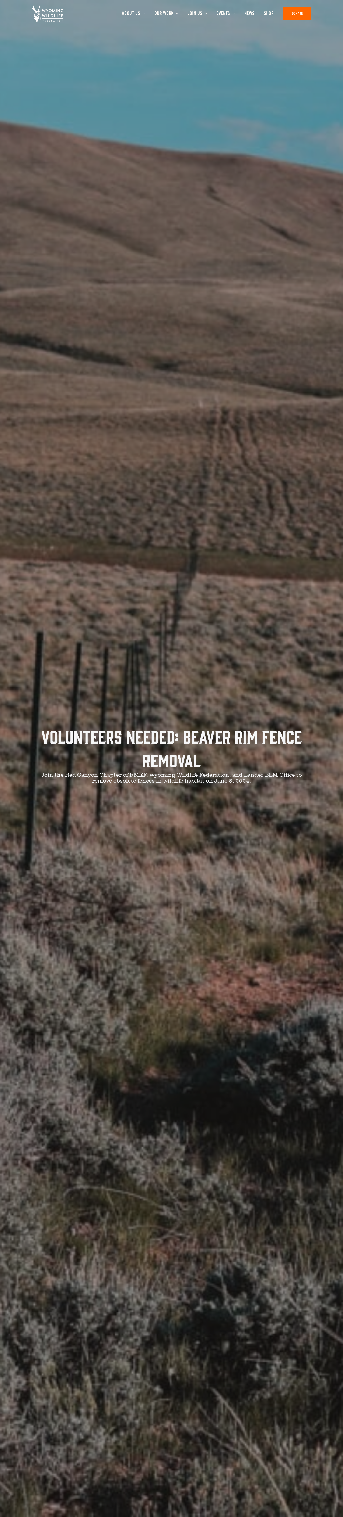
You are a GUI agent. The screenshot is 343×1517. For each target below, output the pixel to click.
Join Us (195, 13)
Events (223, 13)
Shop (269, 13)
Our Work (164, 13)
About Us (131, 13)
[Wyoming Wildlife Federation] (48, 13)
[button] (297, 13)
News (249, 13)
